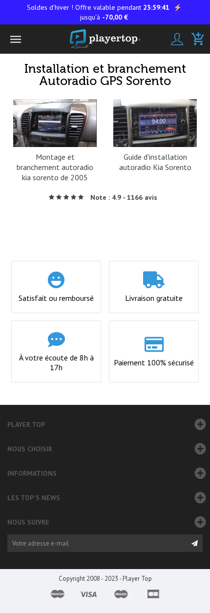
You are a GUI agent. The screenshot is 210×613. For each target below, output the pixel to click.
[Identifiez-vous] (177, 39)
